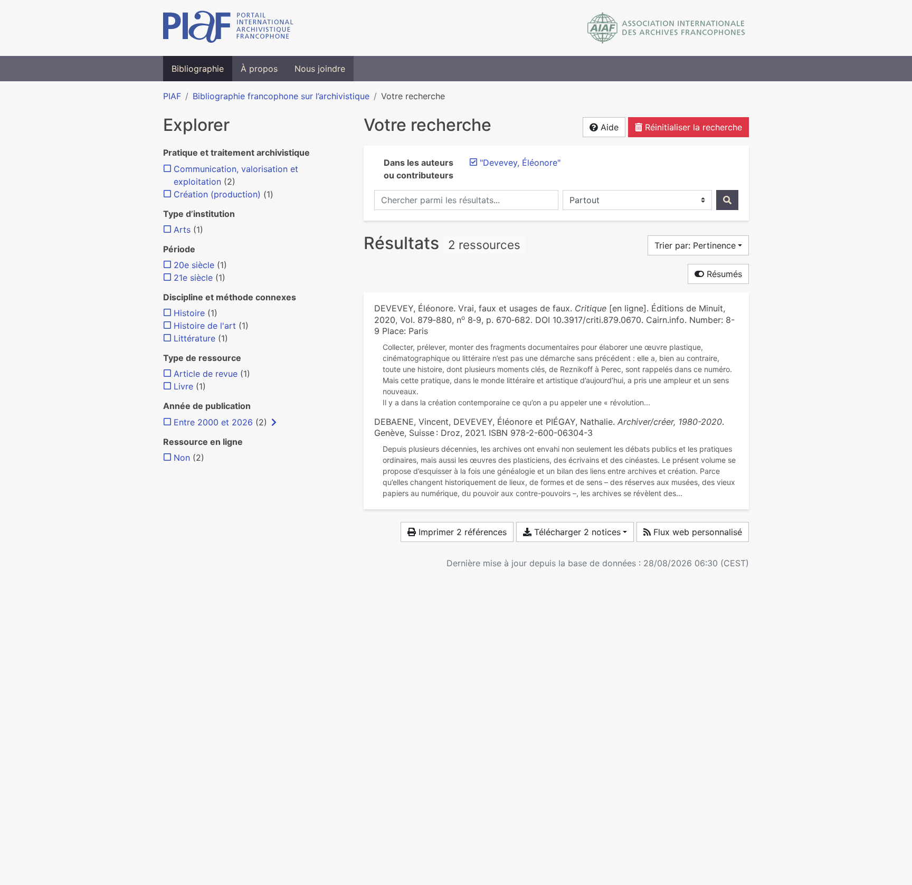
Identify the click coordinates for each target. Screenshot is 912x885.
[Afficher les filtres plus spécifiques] (274, 422)
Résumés (723, 274)
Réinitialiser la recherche (692, 127)
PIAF (172, 96)
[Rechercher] (727, 200)
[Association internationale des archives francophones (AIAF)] (666, 28)
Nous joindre (319, 68)
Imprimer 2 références (461, 532)
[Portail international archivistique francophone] (228, 28)
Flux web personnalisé (696, 532)
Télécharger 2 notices (576, 532)
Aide (608, 127)
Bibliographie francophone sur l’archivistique (281, 96)
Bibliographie (198, 68)
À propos (259, 68)
